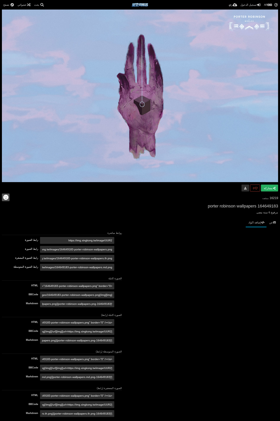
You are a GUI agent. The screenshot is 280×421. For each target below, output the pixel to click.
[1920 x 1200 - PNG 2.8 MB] (245, 188)
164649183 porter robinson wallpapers (243, 206)
